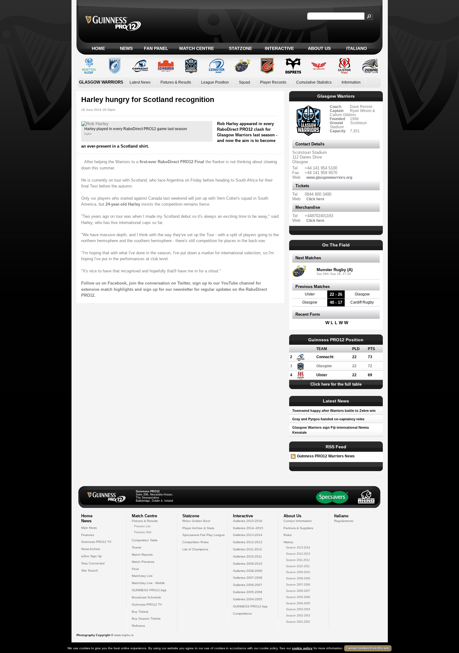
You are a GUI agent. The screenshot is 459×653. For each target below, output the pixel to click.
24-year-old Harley (123, 204)
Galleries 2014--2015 (248, 528)
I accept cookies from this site (368, 648)
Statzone (240, 48)
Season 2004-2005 (298, 603)
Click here (315, 199)
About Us (319, 48)
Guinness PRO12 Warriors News (326, 456)
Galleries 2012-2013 (247, 542)
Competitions (242, 613)
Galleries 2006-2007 (247, 585)
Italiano (356, 48)
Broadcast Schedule (146, 597)
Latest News (140, 82)
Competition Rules (195, 542)
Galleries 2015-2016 (247, 521)
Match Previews (143, 561)
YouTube (229, 283)
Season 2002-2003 (298, 615)
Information (351, 82)
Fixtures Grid (142, 532)
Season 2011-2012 (298, 560)
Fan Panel (156, 48)
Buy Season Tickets (146, 618)
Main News (89, 527)
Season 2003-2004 (298, 609)
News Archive (90, 549)
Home (98, 48)
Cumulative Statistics (314, 82)
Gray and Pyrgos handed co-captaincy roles (328, 419)
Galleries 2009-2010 (247, 563)
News (126, 48)
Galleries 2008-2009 (247, 571)
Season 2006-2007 (298, 590)
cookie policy (302, 648)
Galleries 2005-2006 (247, 592)
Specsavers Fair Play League (203, 535)
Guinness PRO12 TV (96, 541)
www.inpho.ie (124, 635)
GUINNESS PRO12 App (149, 590)
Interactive (279, 48)
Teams (136, 547)
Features (87, 535)
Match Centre (196, 48)
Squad (244, 82)
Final (135, 569)
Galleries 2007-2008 (247, 577)
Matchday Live (142, 575)
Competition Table (145, 540)
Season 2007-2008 (298, 584)
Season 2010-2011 (298, 566)
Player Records (273, 82)
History (288, 542)
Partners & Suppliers (298, 528)
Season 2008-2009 (298, 578)
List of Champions (195, 549)
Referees (138, 625)
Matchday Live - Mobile (148, 583)
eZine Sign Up (91, 556)
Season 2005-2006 (298, 597)
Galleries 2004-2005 (247, 599)
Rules (288, 535)
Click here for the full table (336, 384)
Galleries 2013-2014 (247, 535)
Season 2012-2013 (298, 553)
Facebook (117, 283)
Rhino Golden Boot (196, 521)
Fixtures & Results (175, 82)
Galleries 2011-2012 (247, 549)
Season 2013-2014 (298, 547)
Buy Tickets (140, 611)
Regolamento (343, 521)
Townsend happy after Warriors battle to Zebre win (334, 410)
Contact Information (298, 521)
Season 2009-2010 (298, 572)
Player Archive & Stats (198, 528)
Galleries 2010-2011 (247, 556)
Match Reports (142, 554)
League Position (215, 82)
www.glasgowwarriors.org (329, 177)
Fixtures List (142, 526)
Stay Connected (93, 563)
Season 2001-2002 (298, 621)
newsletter (183, 289)
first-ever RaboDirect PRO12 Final (172, 161)
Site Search (89, 570)
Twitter (183, 283)
